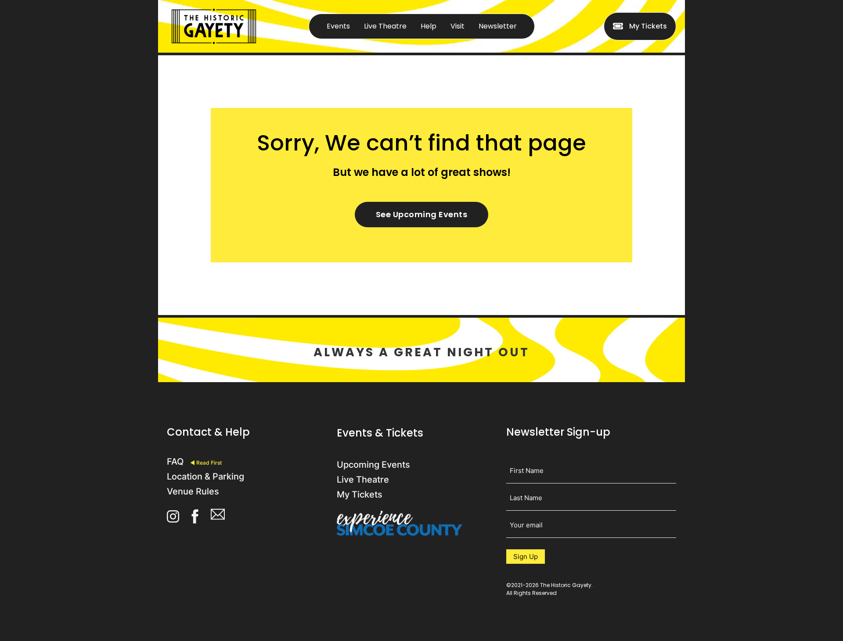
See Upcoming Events (422, 214)
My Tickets (648, 26)
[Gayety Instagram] (173, 517)
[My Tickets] (618, 26)
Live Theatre (385, 26)
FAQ (175, 461)
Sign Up (525, 556)
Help (428, 26)
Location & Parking (205, 476)
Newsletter (498, 26)
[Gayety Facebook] (195, 518)
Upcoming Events (373, 464)
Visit (457, 26)
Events (338, 26)
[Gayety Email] (218, 517)
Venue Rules (193, 491)
